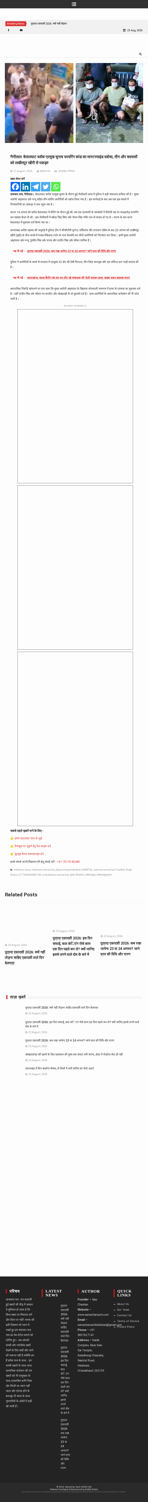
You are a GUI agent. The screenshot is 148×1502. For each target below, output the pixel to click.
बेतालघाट (80, 874)
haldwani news (22, 869)
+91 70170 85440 (68, 862)
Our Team (123, 1309)
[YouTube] (21, 30)
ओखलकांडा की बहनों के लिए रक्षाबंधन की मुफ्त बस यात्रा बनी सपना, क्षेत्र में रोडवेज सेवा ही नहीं (74, 1054)
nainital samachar (104, 869)
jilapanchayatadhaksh (68, 869)
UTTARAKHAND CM (30, 874)
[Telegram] (35, 186)
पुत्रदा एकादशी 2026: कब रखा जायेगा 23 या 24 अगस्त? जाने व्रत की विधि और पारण (121, 948)
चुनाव (72, 874)
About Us (123, 1304)
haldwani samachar (43, 869)
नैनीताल (71, 171)
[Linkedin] (25, 186)
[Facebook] (8, 30)
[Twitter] (45, 186)
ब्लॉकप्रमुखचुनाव (104, 874)
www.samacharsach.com (93, 1314)
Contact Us (124, 1315)
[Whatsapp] (55, 186)
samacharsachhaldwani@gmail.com (100, 1325)
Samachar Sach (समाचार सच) (78, 1487)
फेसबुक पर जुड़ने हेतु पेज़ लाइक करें (33, 846)
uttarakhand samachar (55, 874)
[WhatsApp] (15, 30)
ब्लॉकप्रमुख (90, 874)
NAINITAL (87, 869)
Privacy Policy (126, 1326)
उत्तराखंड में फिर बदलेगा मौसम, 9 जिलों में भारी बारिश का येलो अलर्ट (59, 1068)
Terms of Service (128, 1321)
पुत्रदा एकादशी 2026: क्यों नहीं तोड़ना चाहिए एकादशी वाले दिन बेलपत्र (25, 957)
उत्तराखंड (62, 171)
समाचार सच (45, 171)
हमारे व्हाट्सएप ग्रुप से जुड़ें (28, 838)
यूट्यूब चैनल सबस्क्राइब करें (29, 854)
